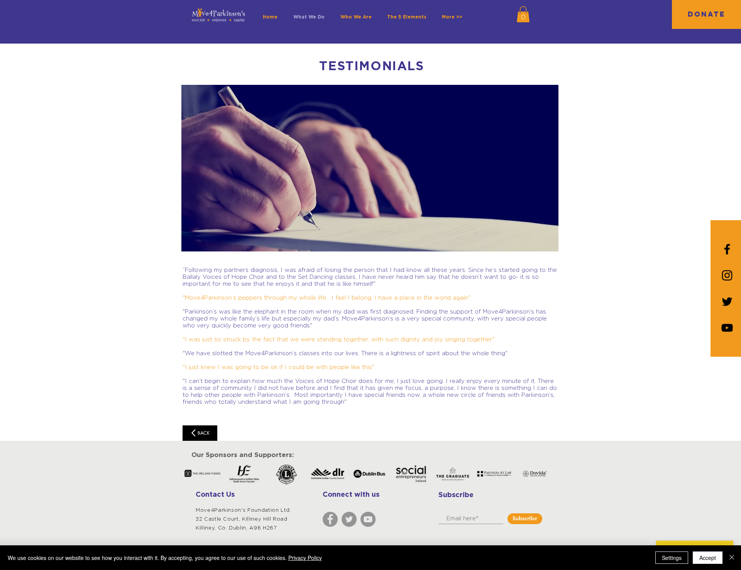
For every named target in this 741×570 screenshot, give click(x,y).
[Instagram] (727, 275)
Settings (672, 558)
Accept (707, 558)
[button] (523, 14)
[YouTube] (727, 328)
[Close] (731, 557)
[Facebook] (330, 519)
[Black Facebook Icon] (727, 249)
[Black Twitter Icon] (727, 302)
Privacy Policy (305, 558)
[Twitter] (349, 519)
